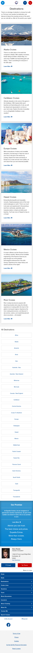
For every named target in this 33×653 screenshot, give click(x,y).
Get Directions (16, 560)
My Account (9, 619)
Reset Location (16, 648)
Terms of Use (16, 633)
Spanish (25, 619)
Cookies (16, 641)
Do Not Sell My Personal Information (16, 645)
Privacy (17, 637)
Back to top (27, 570)
